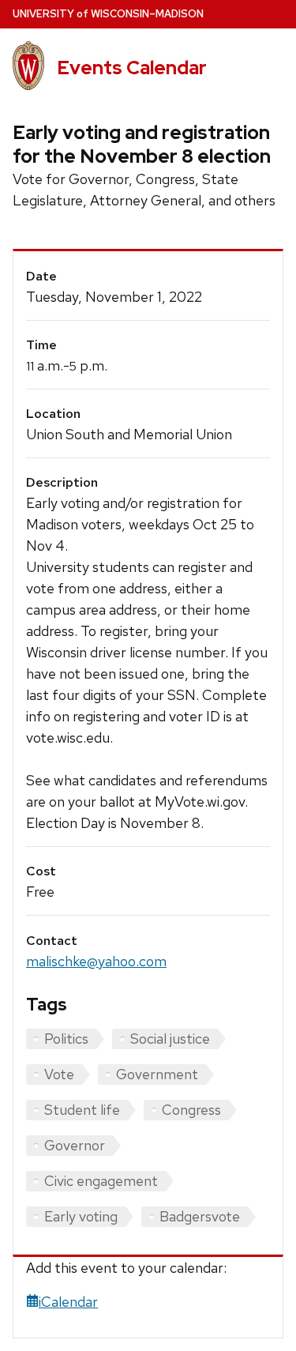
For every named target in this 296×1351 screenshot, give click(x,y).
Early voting (81, 1216)
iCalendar (68, 1302)
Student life (82, 1110)
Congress (191, 1110)
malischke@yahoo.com (96, 961)
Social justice (170, 1038)
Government (157, 1074)
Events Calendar (132, 67)
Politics (66, 1038)
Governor (74, 1145)
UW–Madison (108, 14)
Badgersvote (199, 1216)
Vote (59, 1074)
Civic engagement (101, 1181)
